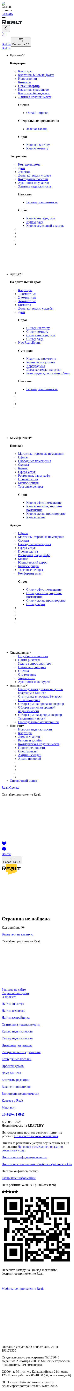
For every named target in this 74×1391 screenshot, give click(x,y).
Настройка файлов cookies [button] (20, 1171)
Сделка (10, 787)
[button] (37, 18)
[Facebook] (16, 1115)
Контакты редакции (16, 1079)
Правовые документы (17, 1045)
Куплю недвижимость (17, 1031)
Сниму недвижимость (17, 1038)
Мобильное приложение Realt (23, 1288)
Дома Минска (11, 1073)
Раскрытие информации (19, 1178)
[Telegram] (6, 1115)
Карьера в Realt (12, 1100)
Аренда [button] (15, 274)
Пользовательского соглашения (36, 1136)
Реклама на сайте (14, 989)
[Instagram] (3, 1115)
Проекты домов (13, 1066)
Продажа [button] (16, 55)
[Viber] (10, 1115)
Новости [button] (16, 725)
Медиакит (9, 1107)
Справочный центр (23, 780)
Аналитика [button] (17, 685)
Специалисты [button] (19, 652)
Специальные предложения (21, 1052)
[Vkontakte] (13, 1115)
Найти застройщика (16, 1017)
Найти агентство (13, 1010)
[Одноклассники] (23, 1115)
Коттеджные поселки (16, 1059)
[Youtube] (20, 1115)
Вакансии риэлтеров (16, 1086)
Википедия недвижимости (20, 1093)
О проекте (9, 997)
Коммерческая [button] (20, 437)
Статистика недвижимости (21, 1024)
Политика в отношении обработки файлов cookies (37, 1164)
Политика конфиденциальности (24, 1157)
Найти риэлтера (13, 1003)
